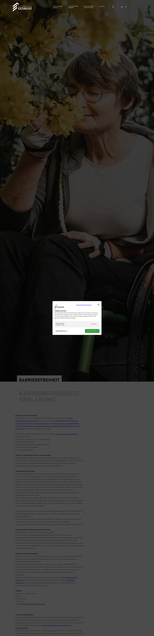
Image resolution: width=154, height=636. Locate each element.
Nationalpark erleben (73, 7)
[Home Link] (22, 11)
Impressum (78, 305)
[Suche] (113, 7)
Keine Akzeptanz (61, 331)
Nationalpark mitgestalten (89, 7)
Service (102, 6)
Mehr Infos (93, 324)
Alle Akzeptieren (91, 331)
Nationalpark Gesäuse (58, 7)
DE (122, 7)
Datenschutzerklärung (86, 305)
